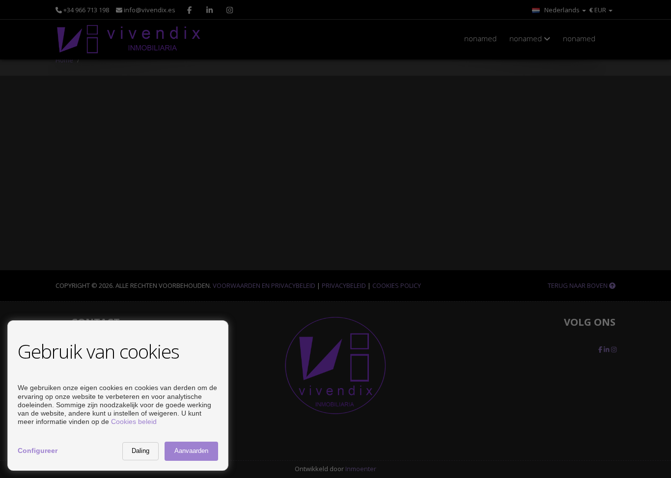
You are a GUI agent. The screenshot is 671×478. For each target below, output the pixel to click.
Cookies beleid (134, 421)
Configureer (37, 450)
